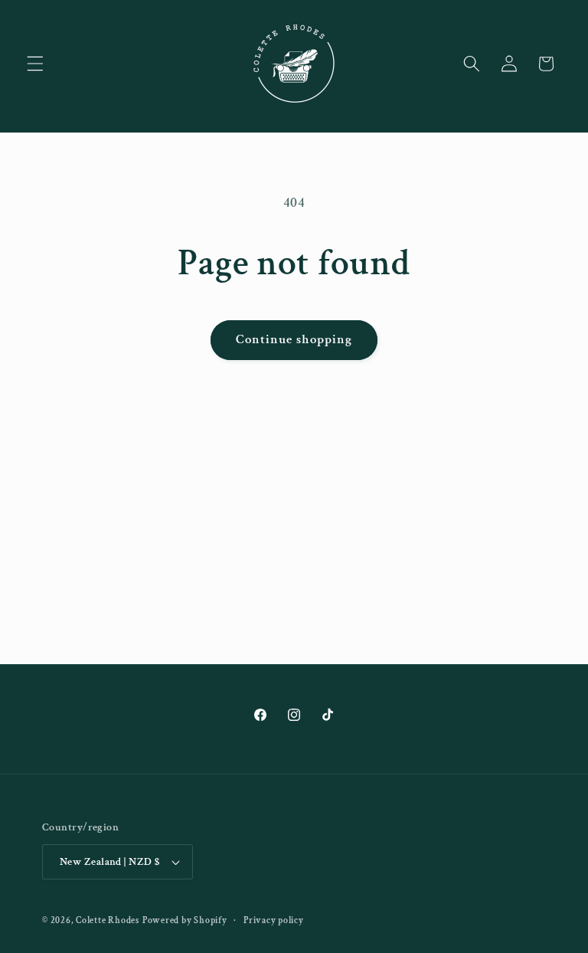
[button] (35, 63)
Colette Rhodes (107, 920)
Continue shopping (294, 339)
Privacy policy (273, 920)
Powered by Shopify (184, 920)
